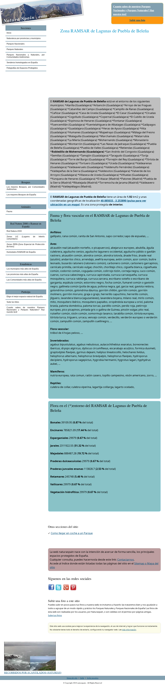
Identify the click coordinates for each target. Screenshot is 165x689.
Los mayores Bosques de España (21, 195)
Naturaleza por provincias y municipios (24, 38)
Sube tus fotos (55, 615)
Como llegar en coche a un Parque (72, 533)
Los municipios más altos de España (23, 269)
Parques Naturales (15, 49)
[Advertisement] (104, 62)
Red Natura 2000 (14, 231)
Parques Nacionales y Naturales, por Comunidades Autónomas (26, 56)
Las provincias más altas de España (22, 274)
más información (129, 629)
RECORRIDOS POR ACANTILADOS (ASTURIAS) (32, 672)
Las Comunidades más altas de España (24, 280)
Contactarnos (125, 559)
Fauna (9, 211)
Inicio (9, 33)
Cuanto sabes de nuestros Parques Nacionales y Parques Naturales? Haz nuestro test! (133, 10)
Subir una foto (137, 20)
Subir (82, 678)
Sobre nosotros (92, 678)
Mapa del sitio (72, 678)
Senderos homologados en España (22, 62)
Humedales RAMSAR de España (21, 252)
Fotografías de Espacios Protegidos (22, 68)
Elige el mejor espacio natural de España (25, 296)
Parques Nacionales (15, 44)
